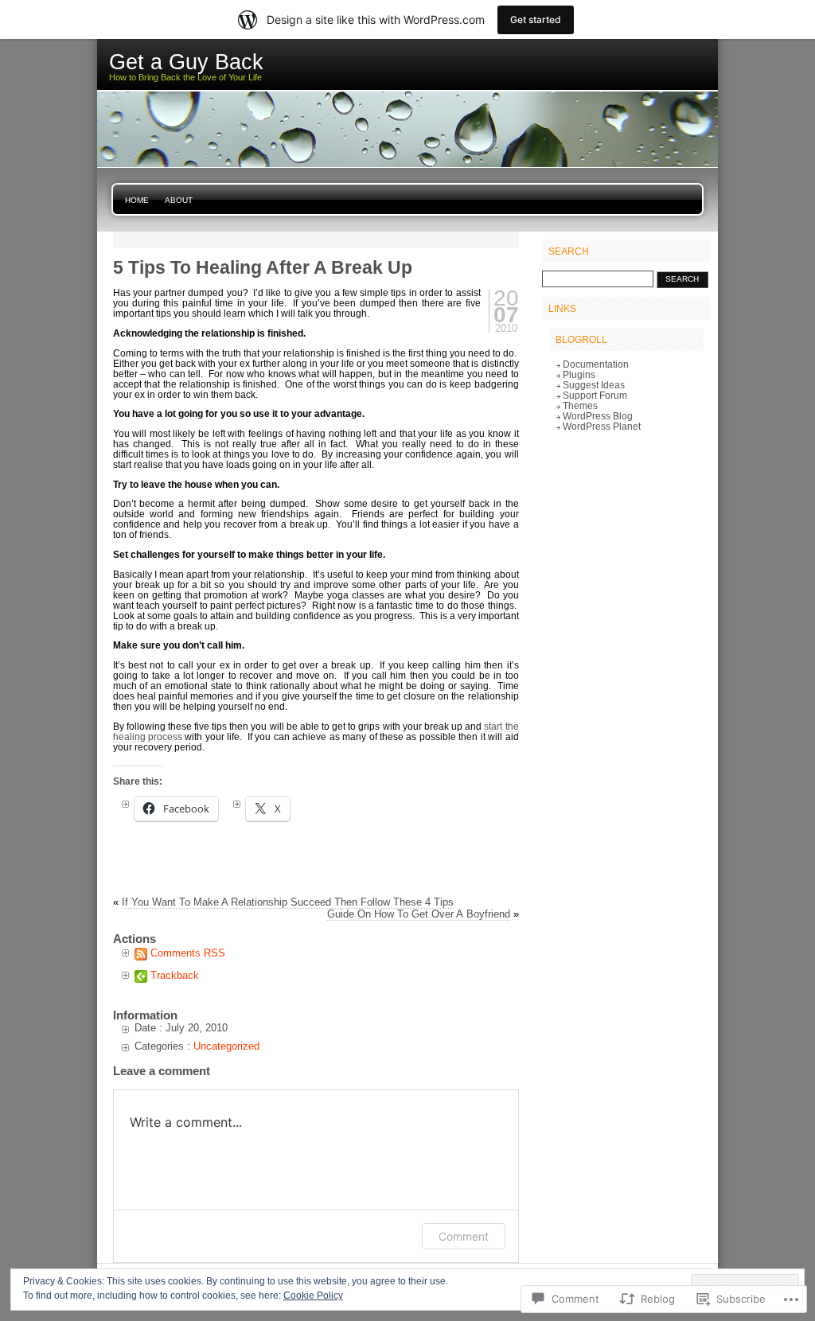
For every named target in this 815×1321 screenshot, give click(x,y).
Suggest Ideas (594, 385)
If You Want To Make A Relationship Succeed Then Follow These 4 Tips (288, 902)
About (179, 200)
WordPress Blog (598, 416)
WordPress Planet (602, 426)
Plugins (579, 374)
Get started (535, 19)
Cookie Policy (313, 1295)
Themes (580, 405)
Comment (464, 1236)
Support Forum (595, 395)
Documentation (596, 364)
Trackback (174, 975)
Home (137, 200)
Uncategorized (226, 1046)
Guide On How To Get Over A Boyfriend (418, 914)
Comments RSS (187, 953)
